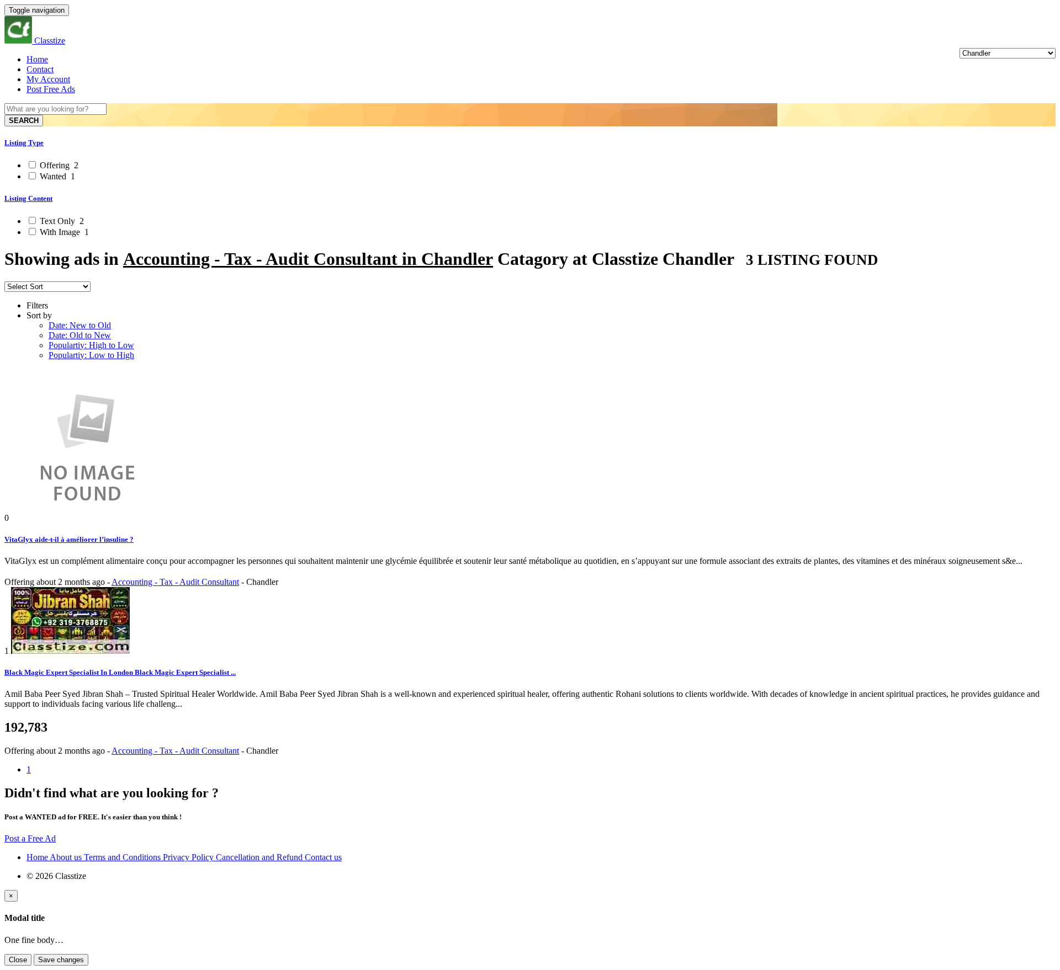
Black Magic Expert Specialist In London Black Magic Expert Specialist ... (120, 672)
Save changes (61, 960)
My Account (48, 79)
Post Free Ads (50, 89)
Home (37, 59)
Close (18, 960)
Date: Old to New (80, 335)
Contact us (323, 857)
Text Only (61, 221)
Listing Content (28, 198)
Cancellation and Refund (260, 857)
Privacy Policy (189, 857)
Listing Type (24, 142)
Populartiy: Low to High (91, 355)
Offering (58, 165)
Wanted (56, 176)
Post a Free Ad (30, 838)
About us (67, 857)
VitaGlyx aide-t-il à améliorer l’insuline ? (69, 539)
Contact (40, 69)
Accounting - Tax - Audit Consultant (175, 582)
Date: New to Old (80, 325)
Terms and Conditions (123, 857)
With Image (63, 232)
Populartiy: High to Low (91, 345)
